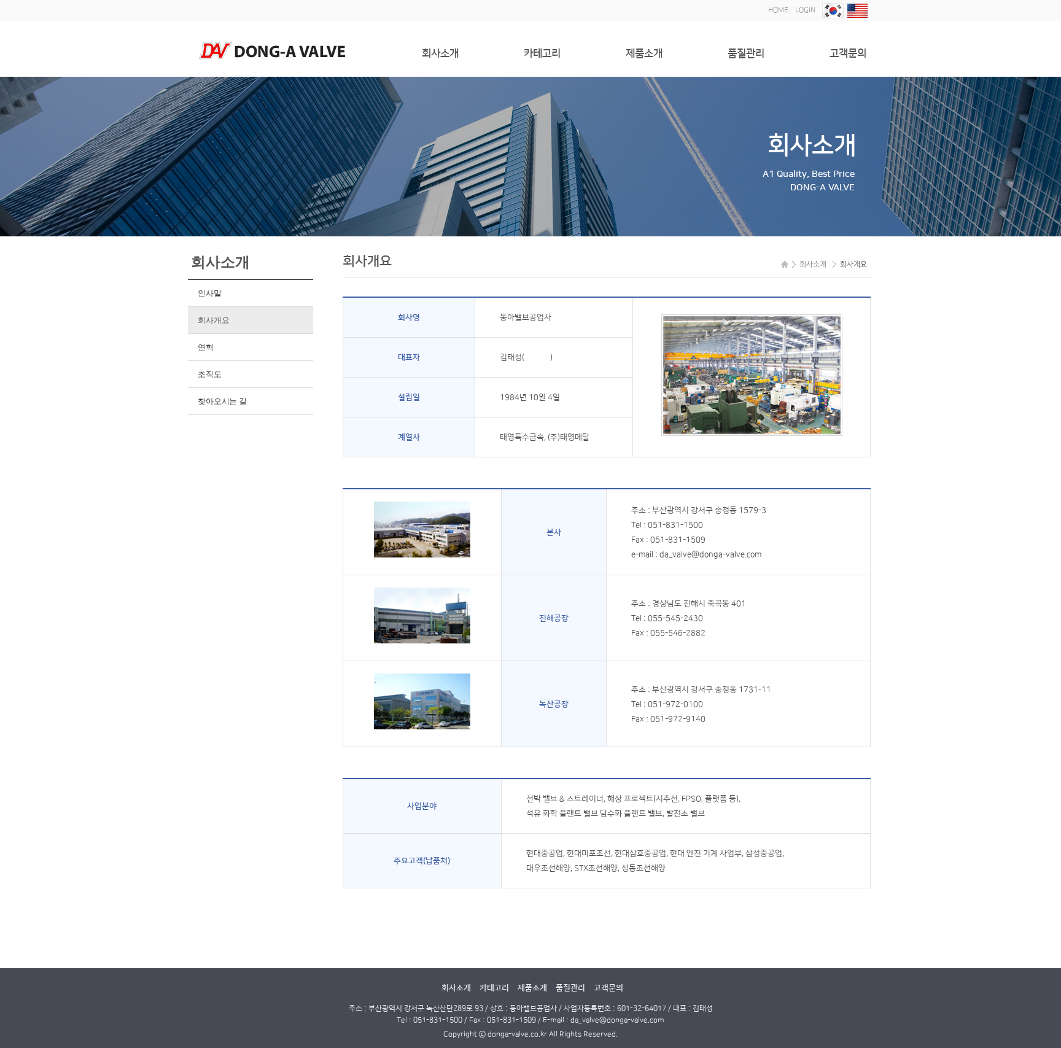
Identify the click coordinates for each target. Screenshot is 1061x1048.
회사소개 (440, 53)
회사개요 (213, 320)
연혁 (205, 347)
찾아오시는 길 (222, 401)
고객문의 (848, 53)
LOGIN (805, 10)
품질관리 (746, 53)
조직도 (209, 374)
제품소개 (644, 53)
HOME (778, 10)
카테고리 (542, 53)
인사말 (209, 293)
